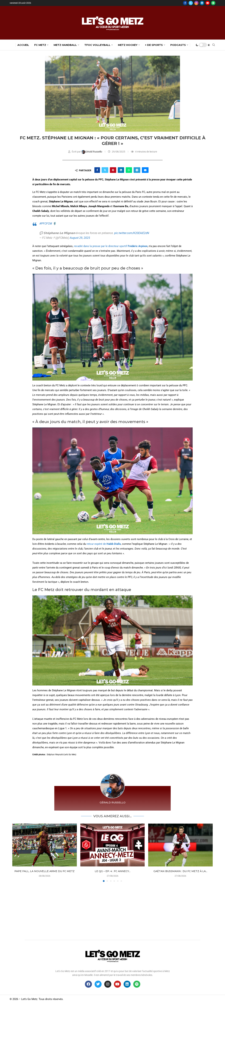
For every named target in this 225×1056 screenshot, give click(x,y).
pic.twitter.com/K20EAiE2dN (131, 233)
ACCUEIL (23, 45)
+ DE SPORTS (154, 45)
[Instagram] (196, 3)
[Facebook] (185, 3)
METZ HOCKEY (127, 45)
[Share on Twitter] (105, 170)
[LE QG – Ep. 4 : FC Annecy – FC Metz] (112, 845)
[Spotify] (213, 3)
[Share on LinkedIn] (121, 170)
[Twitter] (191, 3)
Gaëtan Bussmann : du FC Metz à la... (180, 871)
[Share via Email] (145, 170)
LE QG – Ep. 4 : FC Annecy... (112, 871)
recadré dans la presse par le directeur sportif (110, 246)
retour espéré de (104, 543)
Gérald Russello (94, 151)
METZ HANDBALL (65, 45)
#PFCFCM (45, 223)
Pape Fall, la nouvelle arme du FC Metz (44, 871)
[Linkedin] (202, 3)
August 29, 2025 (80, 237)
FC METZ (40, 45)
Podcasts (178, 45)
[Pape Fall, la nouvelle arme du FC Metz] (44, 845)
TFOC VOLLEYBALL (97, 45)
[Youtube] (207, 3)
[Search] (213, 45)
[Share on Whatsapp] (129, 170)
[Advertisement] (112, 910)
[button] (17, 853)
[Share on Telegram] (137, 170)
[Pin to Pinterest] (113, 170)
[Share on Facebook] (97, 170)
